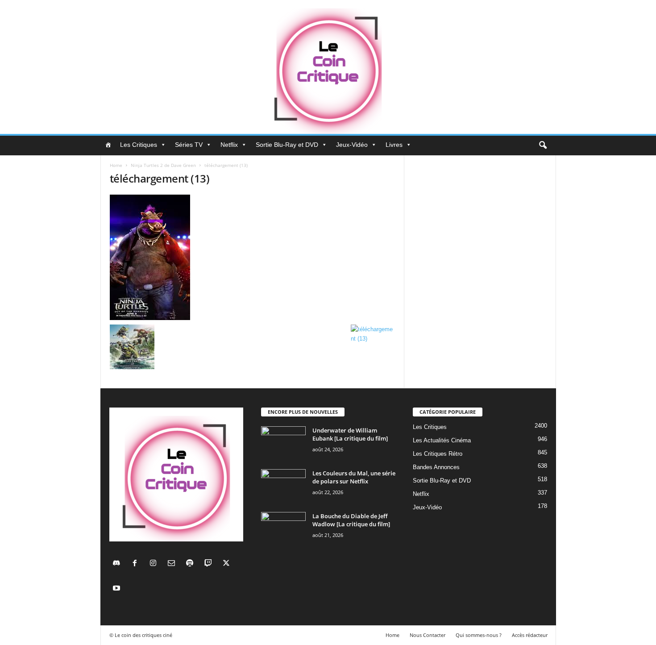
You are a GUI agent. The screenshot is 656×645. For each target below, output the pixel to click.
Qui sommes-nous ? (479, 635)
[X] (227, 564)
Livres (394, 144)
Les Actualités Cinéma (442, 440)
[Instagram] (155, 564)
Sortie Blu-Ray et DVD (287, 144)
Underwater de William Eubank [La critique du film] (350, 434)
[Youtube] (117, 589)
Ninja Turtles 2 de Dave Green (163, 165)
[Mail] (173, 564)
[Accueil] (108, 145)
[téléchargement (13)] (252, 257)
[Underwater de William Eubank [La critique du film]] (283, 443)
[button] (542, 145)
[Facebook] (137, 564)
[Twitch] (210, 564)
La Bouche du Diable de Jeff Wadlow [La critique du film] (351, 520)
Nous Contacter (427, 635)
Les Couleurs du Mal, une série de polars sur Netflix (353, 477)
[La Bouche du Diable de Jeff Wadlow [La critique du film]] (283, 528)
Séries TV (189, 144)
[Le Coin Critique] (328, 67)
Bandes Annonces (436, 467)
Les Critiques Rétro (437, 453)
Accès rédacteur (530, 635)
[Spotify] (192, 564)
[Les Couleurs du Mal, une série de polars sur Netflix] (283, 486)
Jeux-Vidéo (352, 144)
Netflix (229, 144)
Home (116, 165)
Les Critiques (138, 144)
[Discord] (118, 564)
